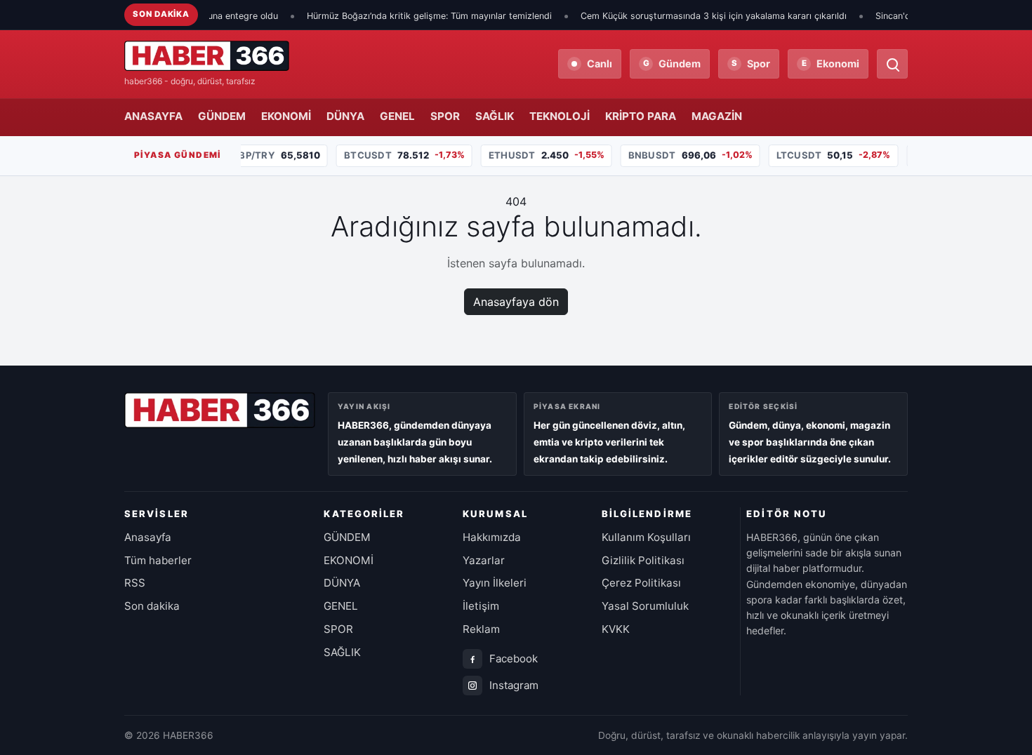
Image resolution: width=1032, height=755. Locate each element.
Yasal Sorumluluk (645, 606)
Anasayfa (147, 537)
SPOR (445, 116)
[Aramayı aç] (892, 64)
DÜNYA (345, 116)
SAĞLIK (494, 116)
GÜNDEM (222, 116)
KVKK (616, 629)
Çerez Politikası (641, 582)
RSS (134, 582)
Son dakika (152, 606)
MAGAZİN (717, 116)
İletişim (481, 606)
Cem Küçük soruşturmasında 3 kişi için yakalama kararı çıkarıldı (695, 16)
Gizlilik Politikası (643, 560)
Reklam (481, 629)
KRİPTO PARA (640, 116)
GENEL (397, 116)
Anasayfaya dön (516, 302)
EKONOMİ (286, 116)
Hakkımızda (492, 537)
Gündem (672, 63)
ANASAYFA (153, 116)
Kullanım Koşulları (646, 537)
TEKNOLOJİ (559, 116)
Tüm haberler (158, 560)
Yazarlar (484, 560)
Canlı (599, 63)
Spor (751, 63)
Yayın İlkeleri (495, 582)
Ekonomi (831, 63)
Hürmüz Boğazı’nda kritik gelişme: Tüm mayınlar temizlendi (411, 16)
